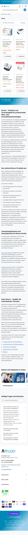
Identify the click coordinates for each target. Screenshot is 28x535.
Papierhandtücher (7, 349)
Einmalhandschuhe (7, 341)
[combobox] (14, 10)
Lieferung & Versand (8, 522)
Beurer (9, 14)
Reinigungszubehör (19, 344)
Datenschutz (7, 524)
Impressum (13, 524)
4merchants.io (19, 527)
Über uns (23, 522)
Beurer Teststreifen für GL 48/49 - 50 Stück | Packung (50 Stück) (7, 44)
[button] (2, 6)
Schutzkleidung (18, 341)
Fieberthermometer (6, 267)
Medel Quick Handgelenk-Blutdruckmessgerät (7, 78)
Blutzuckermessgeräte (6, 252)
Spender (16, 349)
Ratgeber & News (17, 522)
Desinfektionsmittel (7, 344)
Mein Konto (11, 520)
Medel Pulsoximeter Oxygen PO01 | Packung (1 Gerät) (20, 43)
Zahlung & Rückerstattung (19, 520)
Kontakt (5, 520)
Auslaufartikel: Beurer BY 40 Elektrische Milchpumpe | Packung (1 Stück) (20, 79)
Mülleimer (5, 351)
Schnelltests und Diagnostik (9, 346)
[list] (14, 101)
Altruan (10, 527)
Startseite (4, 14)
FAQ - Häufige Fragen (20, 524)
